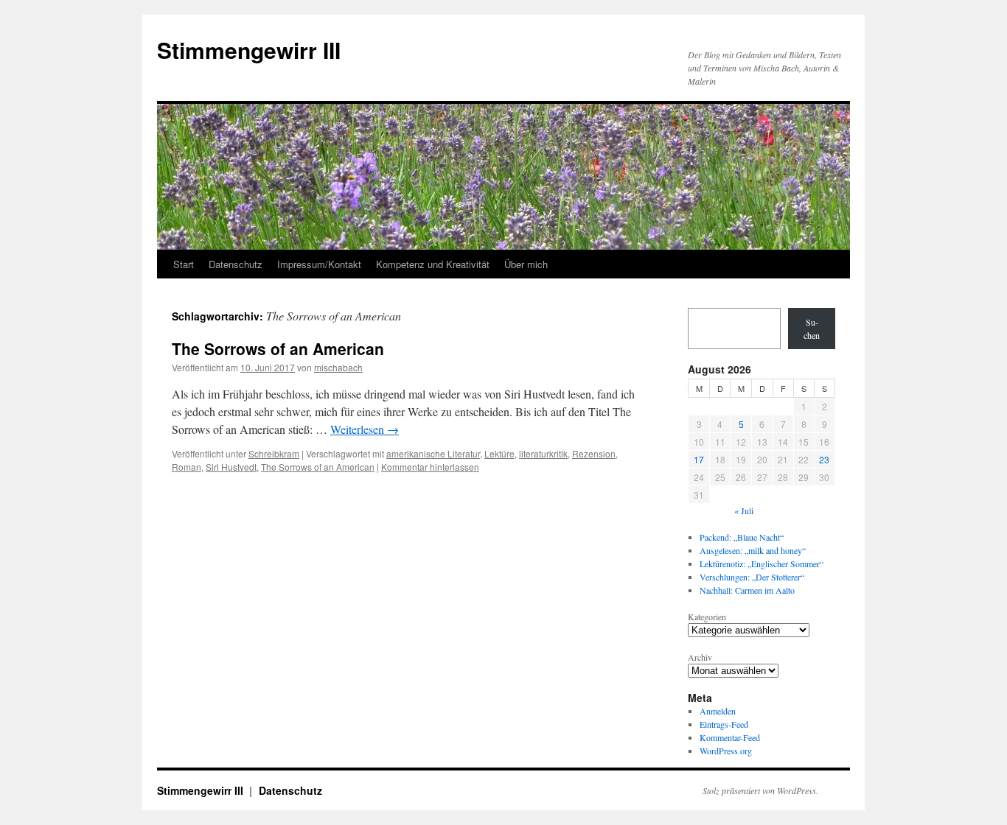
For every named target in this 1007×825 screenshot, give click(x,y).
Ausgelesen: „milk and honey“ (753, 550)
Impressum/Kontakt (319, 264)
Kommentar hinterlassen (430, 466)
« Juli (743, 510)
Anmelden (718, 711)
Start (183, 264)
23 (824, 459)
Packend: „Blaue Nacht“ (742, 537)
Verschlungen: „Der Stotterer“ (752, 577)
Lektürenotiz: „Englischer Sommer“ (761, 563)
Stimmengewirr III (249, 50)
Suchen (812, 328)
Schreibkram (273, 453)
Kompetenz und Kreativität (432, 264)
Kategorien (707, 616)
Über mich (526, 264)
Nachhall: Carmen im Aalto (747, 590)
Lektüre (499, 453)
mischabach (338, 367)
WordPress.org (726, 750)
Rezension (594, 453)
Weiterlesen (364, 429)
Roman (186, 466)
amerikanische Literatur (433, 453)
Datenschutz (235, 264)
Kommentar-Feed (730, 737)
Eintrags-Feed (724, 724)
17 (699, 459)
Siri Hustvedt (231, 466)
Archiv (700, 657)
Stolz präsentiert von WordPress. (760, 790)
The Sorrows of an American (278, 348)
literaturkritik (543, 453)
